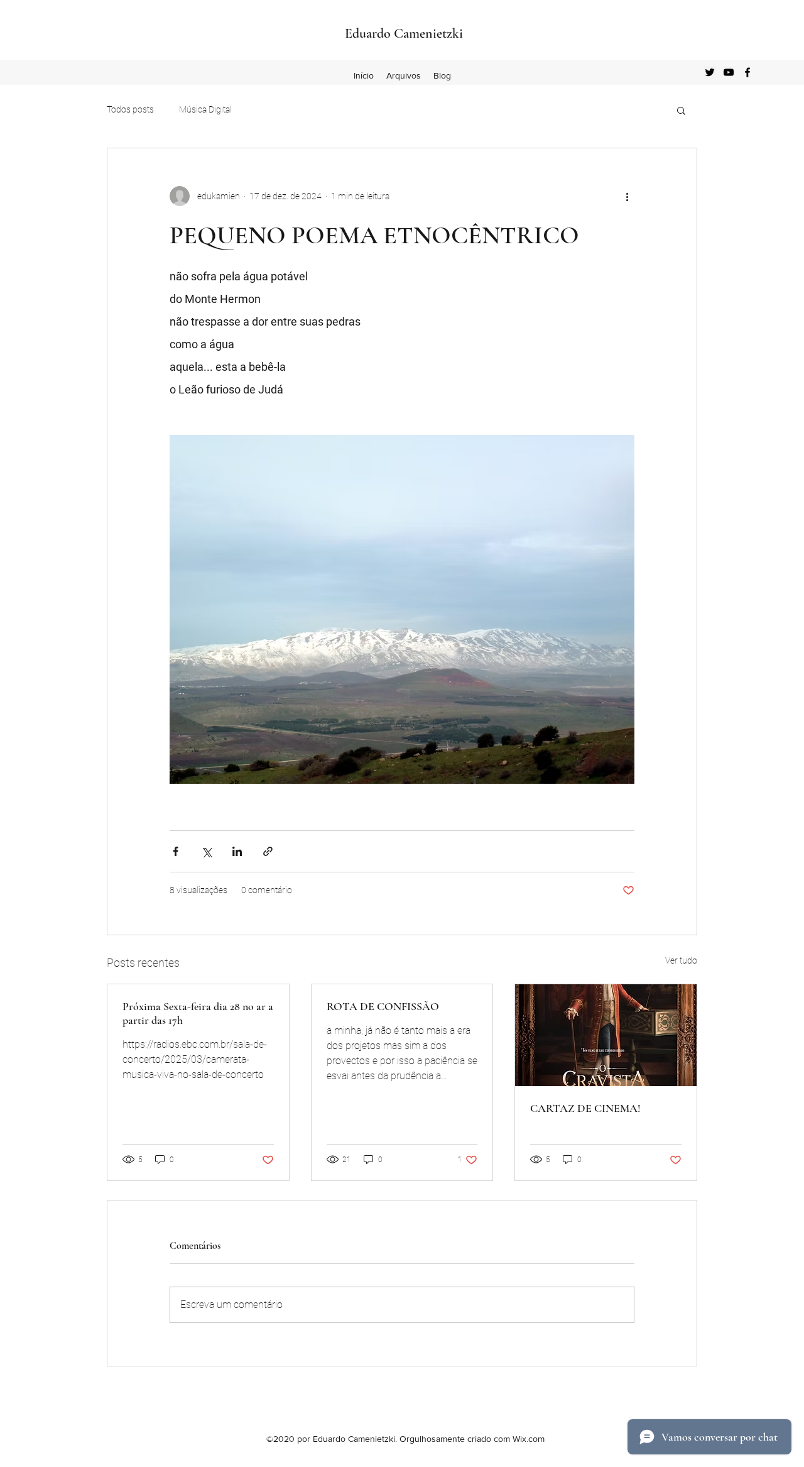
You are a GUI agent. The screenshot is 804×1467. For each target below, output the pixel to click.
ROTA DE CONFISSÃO (383, 1006)
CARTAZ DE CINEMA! (585, 1108)
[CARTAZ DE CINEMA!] (606, 1035)
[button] (681, 110)
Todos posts (130, 109)
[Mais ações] (626, 196)
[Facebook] (747, 72)
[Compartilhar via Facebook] (176, 851)
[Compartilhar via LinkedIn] (237, 851)
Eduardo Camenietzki (404, 33)
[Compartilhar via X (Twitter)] (206, 851)
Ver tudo (681, 960)
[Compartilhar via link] (268, 851)
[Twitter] (710, 72)
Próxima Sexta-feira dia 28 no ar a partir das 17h (197, 1013)
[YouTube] (728, 72)
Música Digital (205, 109)
